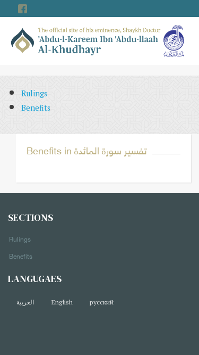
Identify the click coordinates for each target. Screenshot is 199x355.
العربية (25, 302)
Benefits (35, 108)
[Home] (85, 40)
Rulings (34, 93)
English (62, 302)
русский (102, 302)
